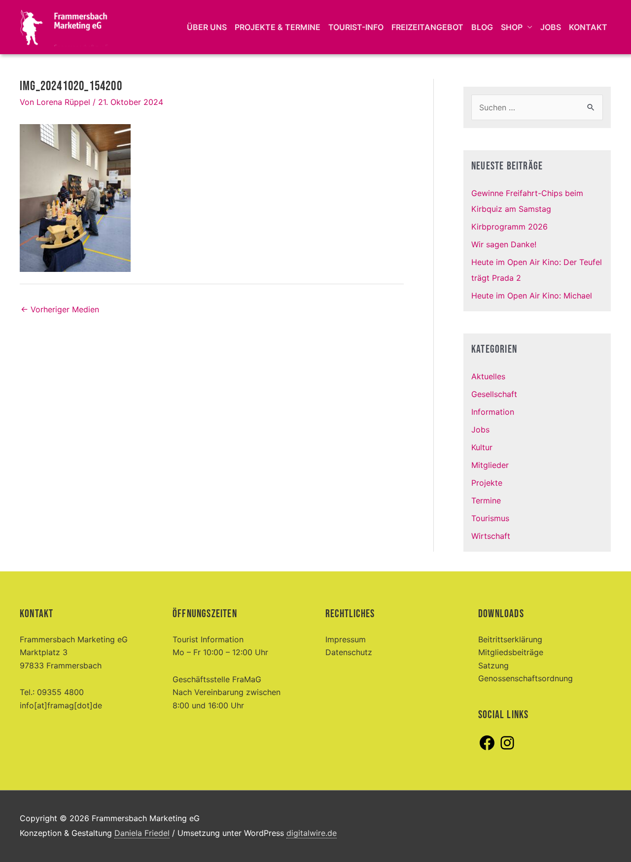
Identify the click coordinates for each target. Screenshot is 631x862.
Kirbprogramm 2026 (509, 227)
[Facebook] (487, 749)
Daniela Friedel (142, 833)
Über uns (207, 27)
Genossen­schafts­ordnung (525, 678)
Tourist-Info (356, 27)
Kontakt (588, 27)
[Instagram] (507, 749)
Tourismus (490, 518)
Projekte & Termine (277, 27)
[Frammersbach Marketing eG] (64, 26)
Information (492, 412)
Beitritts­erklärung (510, 639)
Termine (486, 500)
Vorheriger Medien (60, 309)
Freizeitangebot (427, 27)
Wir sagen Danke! (503, 244)
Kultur (481, 447)
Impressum (345, 639)
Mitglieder (490, 465)
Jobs (550, 27)
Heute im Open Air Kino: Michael (531, 295)
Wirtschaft (490, 536)
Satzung (493, 665)
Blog (482, 27)
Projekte (486, 483)
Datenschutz (348, 652)
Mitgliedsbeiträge (510, 652)
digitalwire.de (311, 833)
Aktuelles (488, 376)
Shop (512, 27)
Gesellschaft (494, 394)
